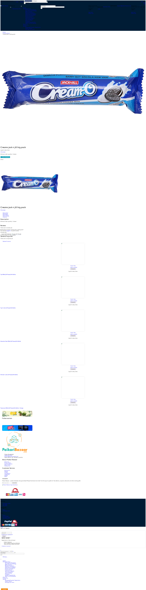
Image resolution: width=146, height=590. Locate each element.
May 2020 (5, 505)
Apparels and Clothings (10, 563)
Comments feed (6, 517)
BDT (142, 1)
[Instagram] (4, 422)
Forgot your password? (7, 534)
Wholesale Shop (6, 561)
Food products (6, 33)
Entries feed (5, 516)
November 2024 (6, 503)
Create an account (6, 546)
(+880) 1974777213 (8, 455)
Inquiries (5, 217)
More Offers (6, 215)
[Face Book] (4, 420)
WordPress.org (6, 518)
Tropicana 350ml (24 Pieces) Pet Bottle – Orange (11, 408)
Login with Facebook (6, 234)
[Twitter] (4, 421)
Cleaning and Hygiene (10, 567)
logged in (9, 230)
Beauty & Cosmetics (9, 565)
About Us (5, 577)
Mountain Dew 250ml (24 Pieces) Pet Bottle (10, 341)
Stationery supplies (9, 571)
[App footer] (10, 484)
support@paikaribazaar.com (124, 5)
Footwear (7, 574)
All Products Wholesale (10, 562)
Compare (73, 268)
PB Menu (5, 556)
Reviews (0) (5, 214)
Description (5, 212)
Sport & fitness (8, 573)
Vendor (4, 579)
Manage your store (9, 582)
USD (144, 3)
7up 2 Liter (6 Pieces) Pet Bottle (7, 307)
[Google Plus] (4, 423)
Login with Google (17, 234)
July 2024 (5, 504)
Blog (4, 509)
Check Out (133, 13)
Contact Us (5, 578)
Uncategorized (6, 510)
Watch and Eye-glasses (10, 576)
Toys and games (9, 572)
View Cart (133, 12)
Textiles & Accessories (10, 575)
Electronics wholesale (10, 568)
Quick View (73, 265)
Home (4, 32)
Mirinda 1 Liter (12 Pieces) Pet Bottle (9, 374)
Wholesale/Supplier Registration (12, 580)
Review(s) (2, 152)
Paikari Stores (8, 581)
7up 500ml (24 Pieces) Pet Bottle (8, 274)
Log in (4, 515)
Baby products (8, 564)
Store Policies (6, 216)
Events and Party (9, 569)
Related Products (7, 241)
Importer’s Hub (106, 6)
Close (1, 527)
